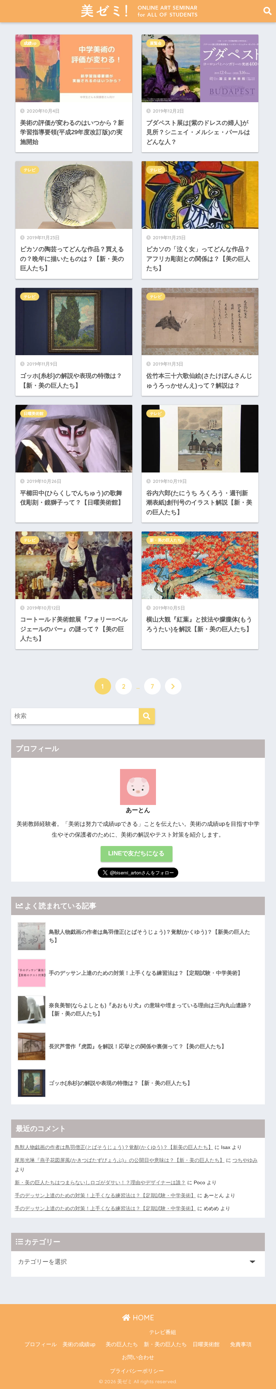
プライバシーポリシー (137, 1371)
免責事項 (241, 1344)
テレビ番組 (162, 1332)
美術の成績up (79, 1344)
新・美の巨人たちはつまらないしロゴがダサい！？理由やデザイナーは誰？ (100, 1182)
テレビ (30, 169)
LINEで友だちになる (136, 853)
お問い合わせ (138, 1357)
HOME (142, 1317)
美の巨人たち (122, 1344)
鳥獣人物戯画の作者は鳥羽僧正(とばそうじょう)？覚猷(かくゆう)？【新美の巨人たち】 (114, 1147)
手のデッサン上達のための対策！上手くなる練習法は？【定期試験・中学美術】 (105, 1195)
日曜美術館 (33, 413)
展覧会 (156, 43)
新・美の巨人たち (165, 540)
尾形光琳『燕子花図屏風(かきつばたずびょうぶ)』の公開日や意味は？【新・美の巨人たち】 (120, 1160)
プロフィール (40, 1344)
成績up (30, 43)
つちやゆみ (245, 1160)
